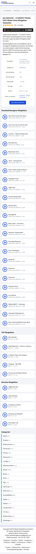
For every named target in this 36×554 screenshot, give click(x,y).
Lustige (5, 461)
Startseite (8, 10)
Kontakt (26, 549)
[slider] (29, 29)
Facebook (22, 95)
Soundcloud (21, 542)
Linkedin (18, 544)
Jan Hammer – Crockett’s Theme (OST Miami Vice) (24, 61)
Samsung (6, 487)
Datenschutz (16, 547)
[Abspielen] (5, 30)
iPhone (5, 453)
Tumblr (28, 542)
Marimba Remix (8, 466)
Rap (4, 482)
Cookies (8, 547)
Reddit (13, 542)
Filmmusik (17, 10)
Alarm (5, 436)
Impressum (26, 547)
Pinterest (7, 542)
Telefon (5, 503)
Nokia (5, 474)
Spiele (5, 499)
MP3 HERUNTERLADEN (17, 102)
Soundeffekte (7, 495)
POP (4, 478)
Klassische (6, 457)
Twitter (28, 95)
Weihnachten (7, 516)
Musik (5, 470)
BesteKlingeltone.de (9, 44)
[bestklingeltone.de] (8, 2)
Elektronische (7, 444)
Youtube (14, 540)
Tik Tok (5, 512)
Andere (5, 440)
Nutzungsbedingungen (14, 549)
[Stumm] (26, 30)
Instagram (28, 540)
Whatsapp (22, 97)
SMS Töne (6, 491)
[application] (18, 30)
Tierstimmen (7, 508)
